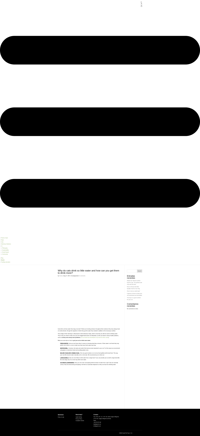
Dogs (2, 239)
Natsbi (3, 260)
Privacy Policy (79, 418)
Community (5, 254)
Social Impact (5, 252)
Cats (2, 242)
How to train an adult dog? (133, 291)
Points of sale (4, 237)
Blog (2, 258)
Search (139, 271)
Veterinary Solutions (6, 244)
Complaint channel (80, 420)
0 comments (82, 275)
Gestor (61, 275)
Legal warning (79, 417)
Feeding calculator (5, 262)
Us (1, 246)
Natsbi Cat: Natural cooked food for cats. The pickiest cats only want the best (134, 282)
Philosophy (5, 248)
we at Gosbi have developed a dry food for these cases (94, 337)
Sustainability (5, 250)
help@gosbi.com (97, 424)
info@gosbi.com (97, 426)
